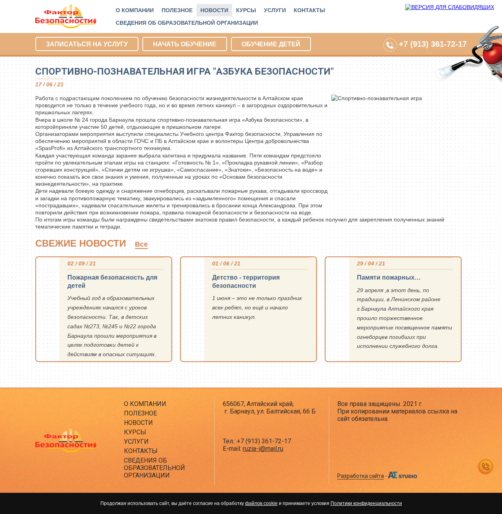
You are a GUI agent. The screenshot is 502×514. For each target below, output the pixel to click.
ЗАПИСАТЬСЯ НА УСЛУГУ (87, 44)
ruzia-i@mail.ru (263, 448)
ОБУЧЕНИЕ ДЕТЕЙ (271, 44)
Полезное (177, 10)
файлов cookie (261, 503)
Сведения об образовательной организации (187, 23)
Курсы (246, 10)
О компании (135, 10)
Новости (214, 10)
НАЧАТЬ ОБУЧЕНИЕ (184, 44)
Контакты (309, 10)
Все (141, 244)
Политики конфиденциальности (366, 503)
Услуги (275, 10)
